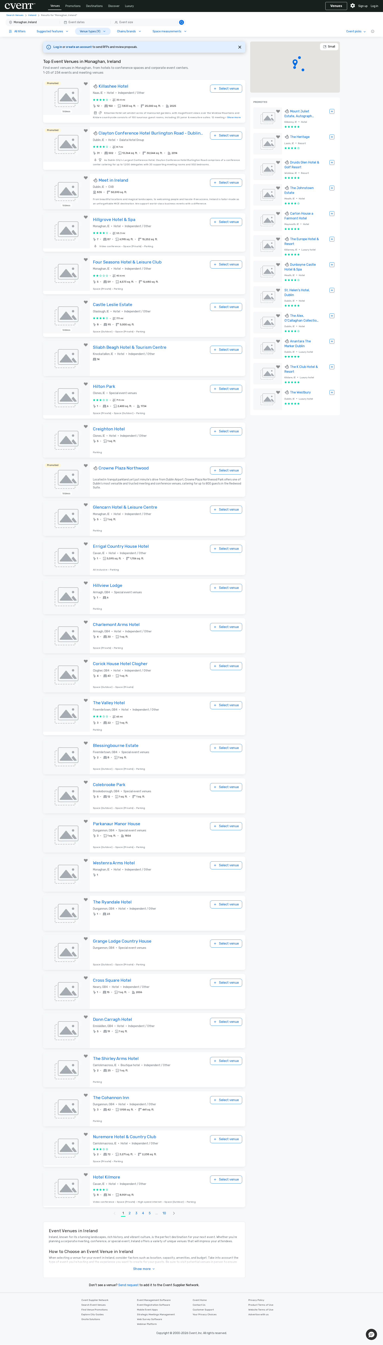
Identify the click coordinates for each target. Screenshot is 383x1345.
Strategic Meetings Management (156, 1314)
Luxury (129, 6)
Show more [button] (142, 1269)
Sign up (363, 6)
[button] (96, 22)
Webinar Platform (147, 1324)
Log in (374, 6)
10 (164, 1213)
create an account (79, 47)
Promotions (73, 6)
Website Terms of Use (260, 1309)
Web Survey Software (149, 1319)
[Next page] (174, 1213)
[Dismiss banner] (239, 47)
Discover (113, 6)
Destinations (94, 6)
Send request (128, 1285)
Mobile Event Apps (147, 1309)
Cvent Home (200, 1300)
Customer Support (203, 1309)
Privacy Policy (256, 1300)
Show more (234, 117)
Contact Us (199, 1304)
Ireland (32, 15)
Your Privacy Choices (205, 1314)
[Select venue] (332, 111)
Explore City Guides (92, 1314)
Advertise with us (258, 1314)
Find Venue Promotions (94, 1309)
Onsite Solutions (90, 1319)
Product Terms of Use (260, 1304)
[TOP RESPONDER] (96, 86)
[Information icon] (372, 31)
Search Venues (15, 15)
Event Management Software (154, 1300)
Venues (55, 6)
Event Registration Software (153, 1304)
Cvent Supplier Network (94, 1300)
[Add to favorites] (85, 83)
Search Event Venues (93, 1304)
